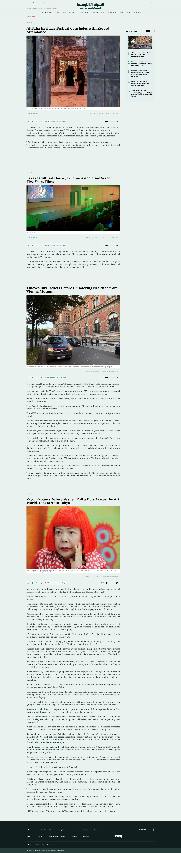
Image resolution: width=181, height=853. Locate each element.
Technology (137, 12)
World (57, 12)
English (33, 3)
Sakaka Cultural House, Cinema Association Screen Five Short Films (141, 64)
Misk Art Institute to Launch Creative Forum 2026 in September (140, 83)
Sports (102, 12)
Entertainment (111, 12)
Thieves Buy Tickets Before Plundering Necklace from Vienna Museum (141, 55)
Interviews (72, 12)
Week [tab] (152, 31)
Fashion (120, 12)
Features (128, 12)
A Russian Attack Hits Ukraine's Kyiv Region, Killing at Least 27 (58, 16)
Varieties (80, 12)
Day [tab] (148, 31)
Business (88, 12)
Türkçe (39, 3)
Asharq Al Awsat (32, 114)
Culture (95, 12)
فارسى (48, 3)
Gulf (41, 12)
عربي (27, 3)
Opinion (63, 12)
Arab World (48, 12)
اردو (44, 3)
